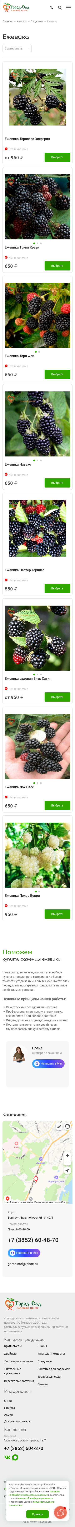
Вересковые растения (19, 1381)
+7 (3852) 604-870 (23, 1448)
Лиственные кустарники (12, 1371)
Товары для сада (49, 1376)
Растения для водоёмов (54, 1369)
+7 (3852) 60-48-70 (33, 1240)
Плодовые (45, 1361)
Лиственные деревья (18, 1361)
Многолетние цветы (51, 1353)
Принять (37, 1514)
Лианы (42, 1346)
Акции (8, 1414)
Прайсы (9, 1407)
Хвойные (10, 1353)
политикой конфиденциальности (35, 1498)
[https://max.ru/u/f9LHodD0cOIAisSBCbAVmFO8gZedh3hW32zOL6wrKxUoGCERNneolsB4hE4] (15, 1459)
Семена (43, 1384)
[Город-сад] (16, 7)
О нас (8, 1401)
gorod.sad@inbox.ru (23, 1264)
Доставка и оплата (17, 1421)
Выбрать (57, 157)
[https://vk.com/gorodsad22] (7, 1459)
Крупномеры (13, 1346)
